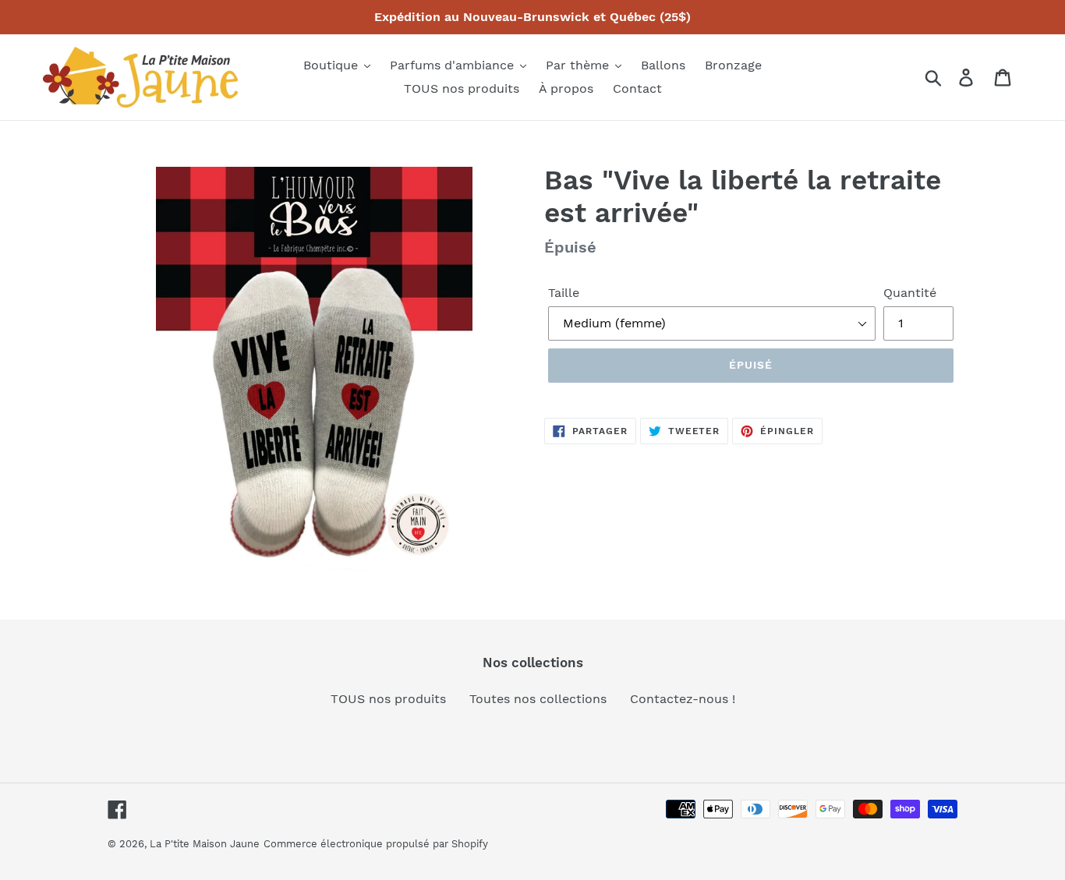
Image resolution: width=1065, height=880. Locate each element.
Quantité (909, 292)
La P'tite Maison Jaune (205, 844)
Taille (563, 292)
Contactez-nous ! (682, 698)
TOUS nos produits (388, 698)
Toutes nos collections (538, 698)
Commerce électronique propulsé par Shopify (376, 844)
